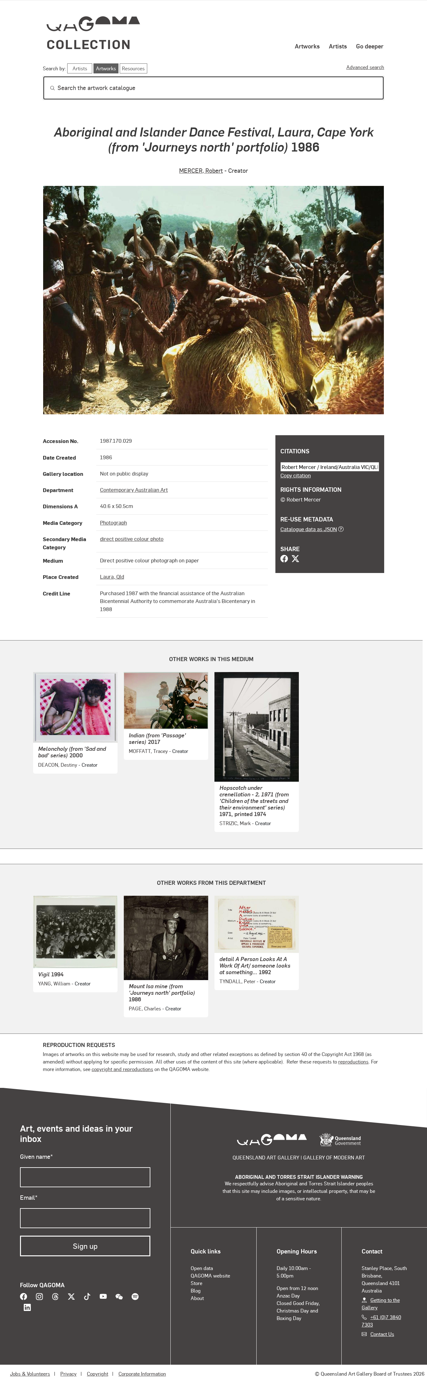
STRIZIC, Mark (235, 823)
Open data (202, 1268)
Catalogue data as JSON (308, 529)
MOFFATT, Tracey (148, 751)
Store (196, 1283)
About (197, 1298)
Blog (196, 1290)
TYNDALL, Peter (237, 981)
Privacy (68, 1373)
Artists (338, 46)
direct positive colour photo (131, 538)
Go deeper (370, 46)
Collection (89, 44)
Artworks (307, 46)
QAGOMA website (210, 1275)
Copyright (97, 1373)
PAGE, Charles (145, 1008)
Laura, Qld (112, 576)
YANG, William (54, 983)
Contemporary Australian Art (134, 489)
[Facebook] (284, 559)
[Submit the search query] (47, 88)
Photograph (113, 522)
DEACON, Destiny (57, 764)
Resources (133, 68)
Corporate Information (142, 1373)
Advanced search (365, 67)
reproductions (353, 1061)
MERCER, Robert (201, 170)
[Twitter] (295, 559)
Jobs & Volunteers (30, 1373)
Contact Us (382, 1334)
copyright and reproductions (122, 1069)
